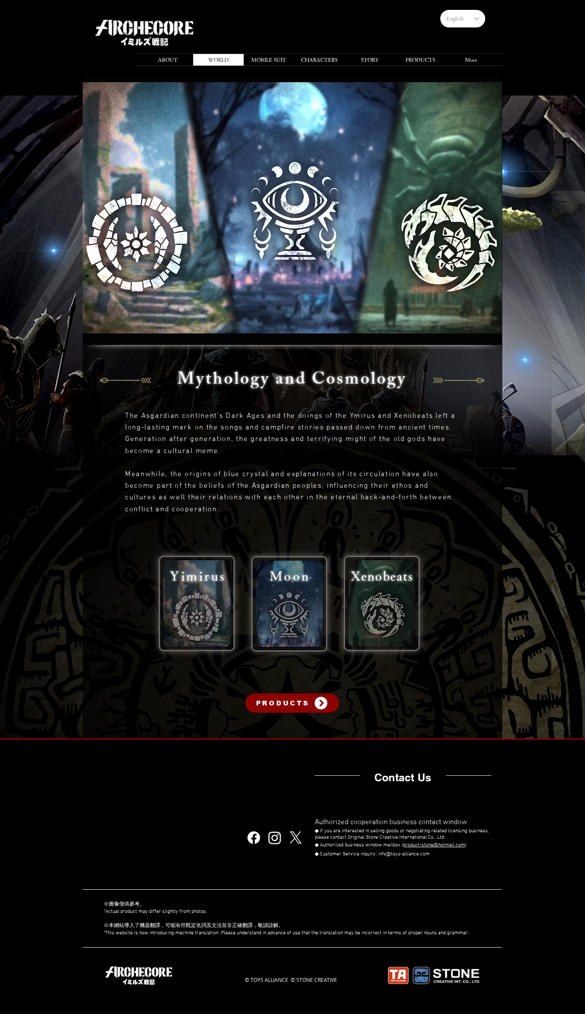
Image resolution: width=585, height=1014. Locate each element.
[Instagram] (274, 837)
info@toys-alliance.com (404, 854)
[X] (295, 837)
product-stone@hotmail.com (434, 845)
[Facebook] (253, 837)
